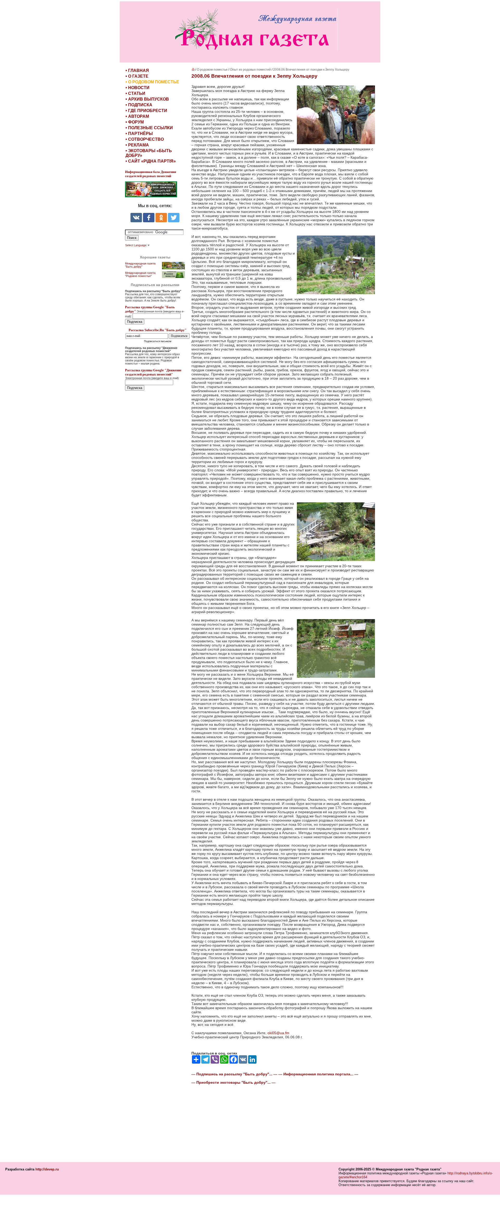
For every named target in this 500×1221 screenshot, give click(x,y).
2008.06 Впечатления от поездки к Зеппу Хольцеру (311, 69)
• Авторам (137, 116)
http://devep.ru (47, 1169)
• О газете (137, 76)
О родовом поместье (212, 69)
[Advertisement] (156, 503)
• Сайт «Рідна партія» (151, 161)
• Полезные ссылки (149, 128)
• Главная (137, 70)
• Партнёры (139, 133)
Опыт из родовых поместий (251, 69)
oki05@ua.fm (278, 1033)
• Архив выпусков (147, 99)
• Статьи (135, 93)
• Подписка (139, 105)
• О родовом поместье (152, 82)
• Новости (137, 87)
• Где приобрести (146, 110)
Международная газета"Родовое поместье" (140, 274)
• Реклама (137, 145)
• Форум (135, 122)
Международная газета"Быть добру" (140, 265)
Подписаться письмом (157, 341)
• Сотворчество (145, 139)
